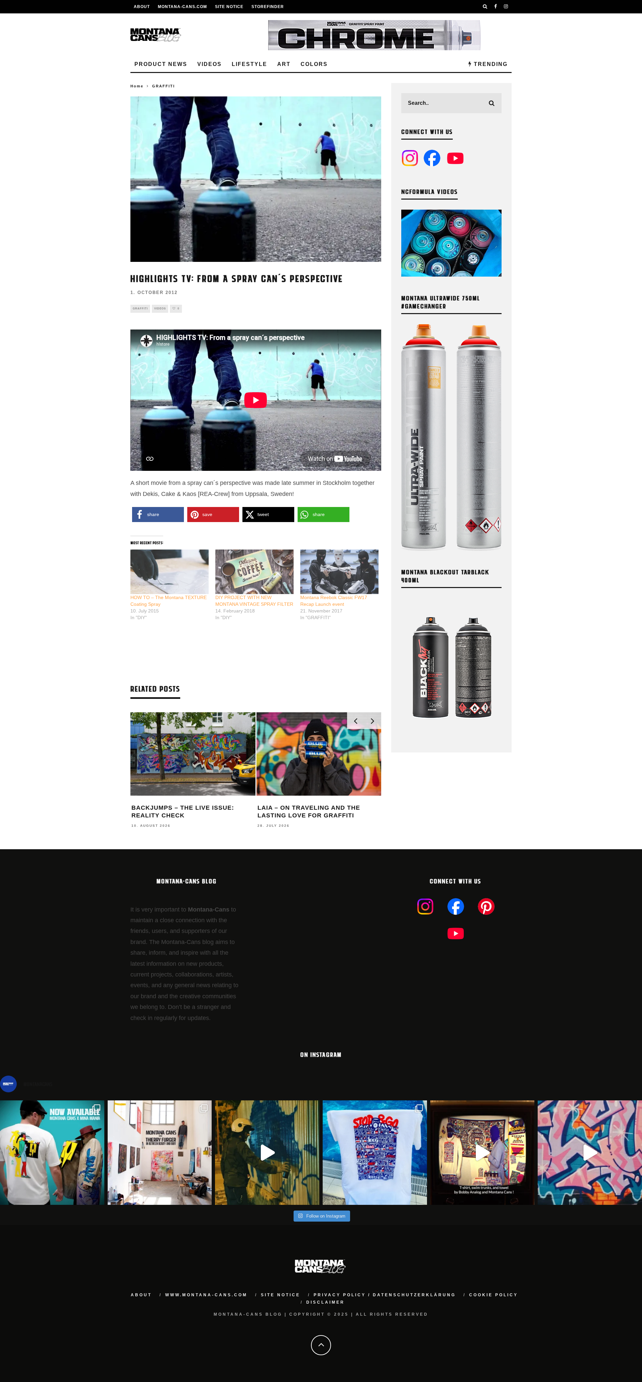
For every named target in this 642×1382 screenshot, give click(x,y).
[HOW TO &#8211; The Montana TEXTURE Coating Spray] (169, 572)
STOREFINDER (267, 6)
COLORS (314, 64)
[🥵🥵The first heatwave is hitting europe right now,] (482, 1152)
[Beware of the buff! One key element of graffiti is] (160, 1152)
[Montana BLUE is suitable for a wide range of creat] (590, 1152)
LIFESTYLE (249, 64)
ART (284, 64)
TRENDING (490, 64)
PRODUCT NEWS (160, 64)
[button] (158, 514)
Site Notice (229, 6)
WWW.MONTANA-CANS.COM (206, 1295)
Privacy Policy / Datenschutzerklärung (385, 1295)
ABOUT (142, 6)
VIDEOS (209, 64)
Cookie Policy (493, 1295)
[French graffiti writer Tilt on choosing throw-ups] (267, 1152)
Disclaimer (325, 1302)
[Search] (485, 6)
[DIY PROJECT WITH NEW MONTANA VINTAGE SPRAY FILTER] (254, 572)
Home (136, 86)
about (141, 1295)
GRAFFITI (140, 308)
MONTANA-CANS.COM (182, 6)
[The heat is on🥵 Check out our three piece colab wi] (375, 1152)
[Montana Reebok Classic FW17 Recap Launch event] (339, 572)
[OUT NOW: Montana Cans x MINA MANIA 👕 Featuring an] (52, 1152)
